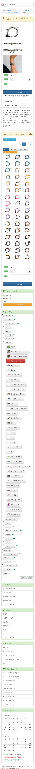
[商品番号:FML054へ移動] (17, 170)
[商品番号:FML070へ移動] (17, 190)
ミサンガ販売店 (10, 4)
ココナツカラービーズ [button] (17, 480)
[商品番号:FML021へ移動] (27, 223)
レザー (8, 327)
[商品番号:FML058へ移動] (17, 217)
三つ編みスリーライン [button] (17, 389)
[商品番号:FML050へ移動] (17, 183)
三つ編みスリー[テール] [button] (17, 394)
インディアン (10, 546)
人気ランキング (8, 618)
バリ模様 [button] (13, 404)
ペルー (8, 523)
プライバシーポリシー (10, 655)
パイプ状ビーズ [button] (15, 509)
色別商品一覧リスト (9, 588)
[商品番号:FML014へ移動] (27, 230)
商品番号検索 (7, 600)
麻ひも (8, 331)
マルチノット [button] (14, 365)
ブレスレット (19, 10)
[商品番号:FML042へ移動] (7, 217)
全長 (11, 149)
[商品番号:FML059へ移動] (7, 257)
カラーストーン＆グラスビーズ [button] (20, 466)
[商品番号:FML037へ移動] (17, 223)
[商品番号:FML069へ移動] (7, 190)
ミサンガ (7, 315)
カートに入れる (17, 92)
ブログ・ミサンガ (8, 638)
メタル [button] (12, 442)
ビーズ (8, 534)
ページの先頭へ (29, 766)
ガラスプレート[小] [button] (16, 461)
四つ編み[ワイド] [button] (15, 418)
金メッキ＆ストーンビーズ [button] (18, 356)
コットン (8, 538)
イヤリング (7, 569)
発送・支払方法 (8, 651)
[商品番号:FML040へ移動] (7, 243)
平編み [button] (12, 423)
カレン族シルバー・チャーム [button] (19, 352)
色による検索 (7, 592)
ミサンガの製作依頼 (9, 689)
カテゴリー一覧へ (10, 139)
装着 (25, 149)
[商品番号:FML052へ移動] (7, 156)
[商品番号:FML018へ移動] (7, 223)
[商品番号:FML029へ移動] (17, 250)
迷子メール (6, 634)
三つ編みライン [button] (15, 375)
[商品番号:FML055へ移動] (7, 210)
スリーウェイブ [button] (15, 500)
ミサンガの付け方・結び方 (11, 677)
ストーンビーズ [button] (15, 447)
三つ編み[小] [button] (14, 379)
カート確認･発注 (17, 305)
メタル (8, 527)
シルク (8, 339)
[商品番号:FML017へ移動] (27, 250)
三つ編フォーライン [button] (16, 399)
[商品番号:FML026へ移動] (7, 163)
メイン (6, 149)
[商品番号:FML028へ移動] (27, 197)
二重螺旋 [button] (13, 413)
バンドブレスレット (10, 554)
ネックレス (7, 562)
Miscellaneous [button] (15, 514)
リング (8, 542)
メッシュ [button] (13, 490)
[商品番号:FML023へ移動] (27, 210)
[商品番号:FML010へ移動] (27, 243)
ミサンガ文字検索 (8, 604)
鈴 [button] (11, 452)
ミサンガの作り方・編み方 (11, 673)
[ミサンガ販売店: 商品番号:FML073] (17, 32)
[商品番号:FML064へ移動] (27, 203)
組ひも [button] (12, 370)
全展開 (30, 578)
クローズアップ (18, 149)
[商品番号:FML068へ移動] (7, 176)
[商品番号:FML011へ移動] (7, 250)
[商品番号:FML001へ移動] (7, 170)
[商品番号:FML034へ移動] (7, 203)
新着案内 (5, 614)
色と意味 (5, 704)
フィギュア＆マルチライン (13, 12)
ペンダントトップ (9, 565)
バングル (7, 550)
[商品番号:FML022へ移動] (17, 210)
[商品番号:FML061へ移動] (27, 170)
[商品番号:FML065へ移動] (17, 257)
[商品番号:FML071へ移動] (7, 183)
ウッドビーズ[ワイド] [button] (17, 471)
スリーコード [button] (14, 485)
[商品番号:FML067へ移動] (17, 176)
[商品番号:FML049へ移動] (27, 190)
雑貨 (5, 573)
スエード (8, 335)
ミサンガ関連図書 (8, 696)
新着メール (6, 630)
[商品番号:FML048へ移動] (17, 237)
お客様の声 (6, 626)
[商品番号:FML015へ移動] (7, 237)
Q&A (4, 663)
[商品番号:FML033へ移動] (27, 163)
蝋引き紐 (27, 10)
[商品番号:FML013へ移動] (17, 230)
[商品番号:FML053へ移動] (17, 203)
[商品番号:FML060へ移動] (27, 237)
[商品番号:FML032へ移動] (17, 163)
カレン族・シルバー (12, 531)
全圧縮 (23, 578)
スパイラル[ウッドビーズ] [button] (18, 408)
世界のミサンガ (8, 692)
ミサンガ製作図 (8, 685)
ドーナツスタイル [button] (16, 476)
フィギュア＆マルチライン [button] (15, 361)
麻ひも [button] (12, 432)
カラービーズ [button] (14, 505)
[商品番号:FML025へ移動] (27, 156)
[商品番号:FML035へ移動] (7, 197)
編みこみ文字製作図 (9, 681)
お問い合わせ (7, 647)
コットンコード (10, 323)
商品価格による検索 (9, 596)
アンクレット (8, 558)
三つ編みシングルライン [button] (18, 384)
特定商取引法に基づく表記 (11, 659)
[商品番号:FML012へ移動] (7, 230)
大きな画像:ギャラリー (10, 152)
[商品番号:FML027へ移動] (17, 197)
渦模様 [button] (12, 347)
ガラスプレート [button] (15, 456)
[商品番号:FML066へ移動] (17, 156)
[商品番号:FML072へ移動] (27, 217)
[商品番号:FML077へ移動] (27, 257)
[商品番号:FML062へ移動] (27, 176)
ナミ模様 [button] (13, 495)
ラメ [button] (12, 437)
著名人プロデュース (9, 700)
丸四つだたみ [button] (14, 428)
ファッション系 (10, 519)
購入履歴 (5, 622)
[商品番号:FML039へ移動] (17, 243)
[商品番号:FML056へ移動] (27, 183)
